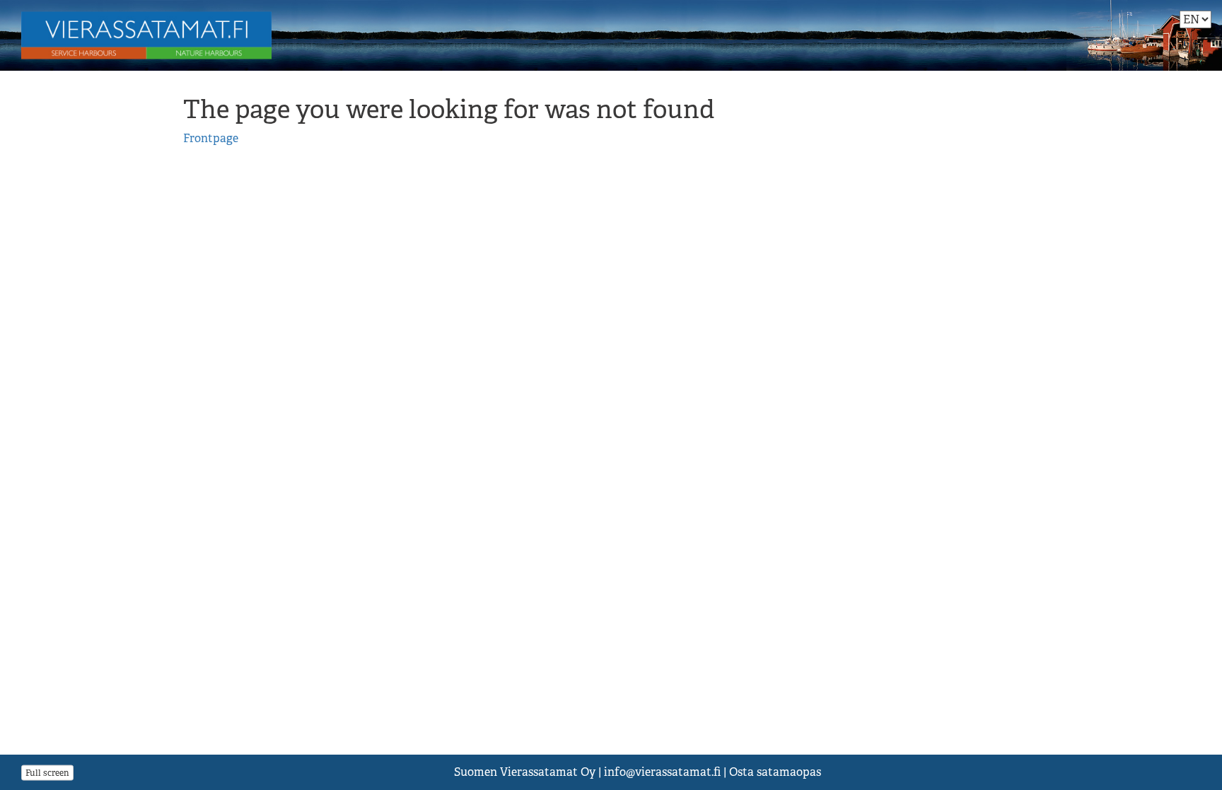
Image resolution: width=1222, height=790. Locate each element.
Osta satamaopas (775, 772)
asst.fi (662, 772)
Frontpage (210, 138)
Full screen (47, 772)
